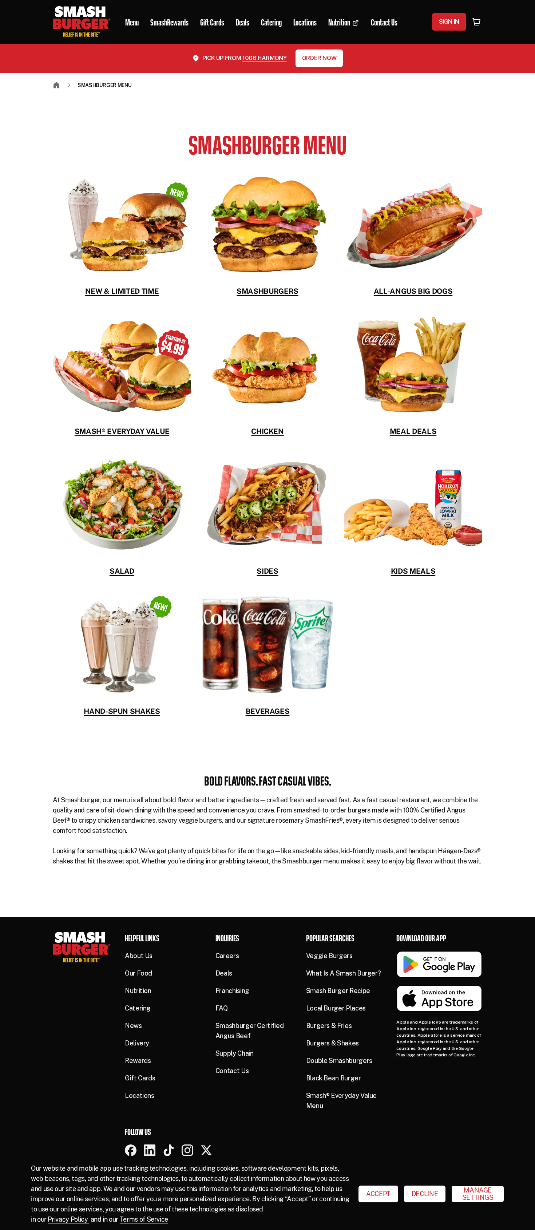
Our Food (138, 973)
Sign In (449, 21)
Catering (138, 1008)
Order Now (319, 58)
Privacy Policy (68, 1219)
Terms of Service (144, 1219)
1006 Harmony (264, 58)
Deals (223, 973)
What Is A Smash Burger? (343, 973)
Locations (139, 1095)
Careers (227, 956)
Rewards (138, 1060)
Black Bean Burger (333, 1078)
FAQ (221, 1008)
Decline (425, 1194)
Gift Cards (140, 1078)
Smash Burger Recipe (338, 990)
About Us (138, 956)
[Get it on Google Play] (439, 964)
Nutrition (138, 990)
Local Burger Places (336, 1008)
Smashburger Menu (104, 85)
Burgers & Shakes (332, 1043)
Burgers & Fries (329, 1025)
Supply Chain (234, 1053)
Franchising (232, 990)
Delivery (137, 1043)
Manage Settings (478, 1193)
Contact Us (232, 1071)
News (133, 1025)
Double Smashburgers (339, 1060)
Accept (378, 1194)
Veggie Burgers (329, 956)
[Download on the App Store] (439, 998)
